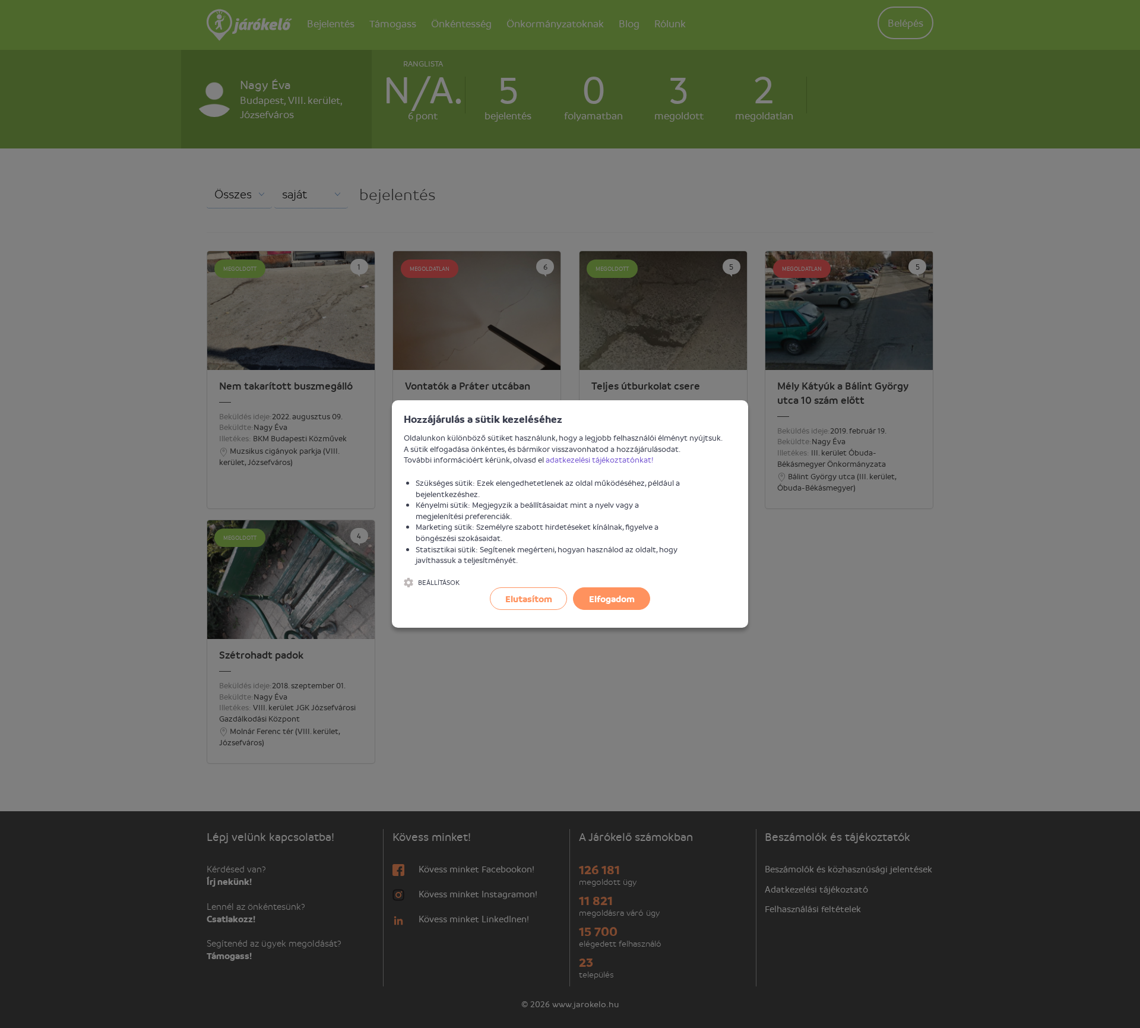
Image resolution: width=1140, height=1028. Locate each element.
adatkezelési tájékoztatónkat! (600, 459)
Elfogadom (612, 599)
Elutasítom (528, 599)
